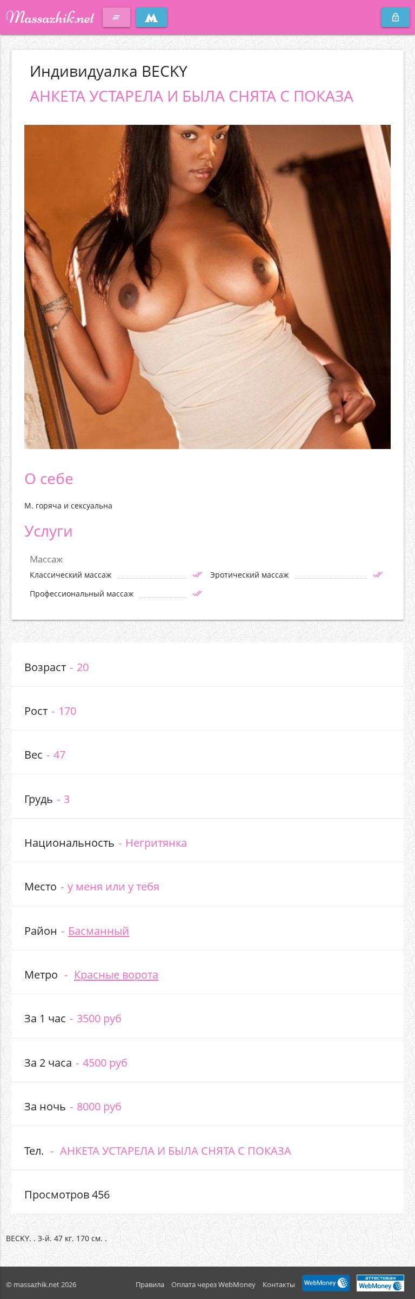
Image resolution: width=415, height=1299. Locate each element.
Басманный (98, 930)
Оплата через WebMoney (213, 1284)
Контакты (279, 1284)
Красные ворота (116, 974)
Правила (150, 1284)
